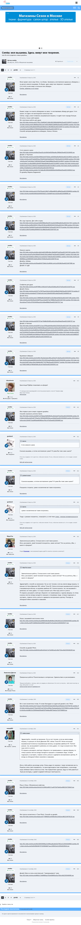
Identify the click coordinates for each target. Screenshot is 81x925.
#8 (78, 316)
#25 (78, 869)
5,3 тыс (11, 397)
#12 (78, 436)
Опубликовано (28, 77)
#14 (78, 502)
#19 (78, 673)
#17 (78, 614)
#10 (78, 380)
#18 (78, 643)
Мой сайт (22, 462)
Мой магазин (23, 394)
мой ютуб (30, 686)
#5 (78, 216)
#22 (78, 780)
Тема (28, 919)
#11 (78, 407)
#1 (78, 77)
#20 (78, 699)
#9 (78, 351)
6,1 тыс (11, 552)
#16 (78, 563)
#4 (78, 187)
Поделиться (59, 61)
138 (11, 744)
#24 (78, 839)
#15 (78, 536)
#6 (78, 245)
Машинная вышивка (26, 62)
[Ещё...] (75, 77)
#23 (78, 810)
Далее (16, 70)
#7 (78, 280)
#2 (78, 107)
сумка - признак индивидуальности (66, 516)
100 (11, 96)
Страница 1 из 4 (29, 70)
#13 (78, 471)
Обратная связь (38, 919)
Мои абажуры (23, 94)
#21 (78, 728)
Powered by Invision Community (40, 922)
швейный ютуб (36, 686)
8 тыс (10, 452)
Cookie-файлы (49, 919)
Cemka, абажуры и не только (29, 88)
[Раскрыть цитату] (21, 441)
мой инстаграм (28, 462)
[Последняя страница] (20, 70)
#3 (78, 146)
